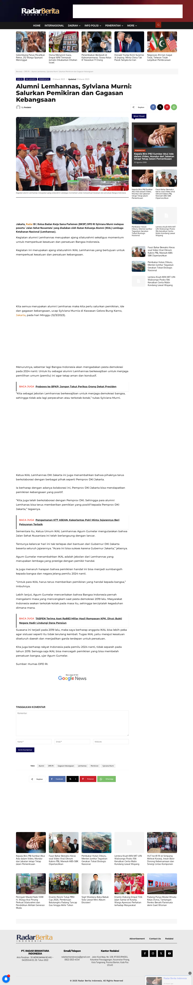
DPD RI (27, 71)
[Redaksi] (18, 107)
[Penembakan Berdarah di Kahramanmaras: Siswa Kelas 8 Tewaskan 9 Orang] (96, 41)
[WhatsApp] (174, 107)
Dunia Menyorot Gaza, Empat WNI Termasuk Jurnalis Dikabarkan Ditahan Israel (63, 59)
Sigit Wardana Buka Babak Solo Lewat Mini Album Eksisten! (95, 900)
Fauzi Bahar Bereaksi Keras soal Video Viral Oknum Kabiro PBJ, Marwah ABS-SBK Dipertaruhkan (165, 193)
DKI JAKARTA (31, 79)
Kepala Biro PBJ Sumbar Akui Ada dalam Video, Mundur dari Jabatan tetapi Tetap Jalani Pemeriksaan (154, 156)
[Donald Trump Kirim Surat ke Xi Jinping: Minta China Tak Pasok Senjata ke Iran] (129, 41)
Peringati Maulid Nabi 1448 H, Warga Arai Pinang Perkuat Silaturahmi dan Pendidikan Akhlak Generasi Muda (30, 902)
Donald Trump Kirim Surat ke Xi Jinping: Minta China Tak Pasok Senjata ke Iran (129, 57)
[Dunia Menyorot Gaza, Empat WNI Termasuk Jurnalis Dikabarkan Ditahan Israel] (64, 41)
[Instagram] (153, 953)
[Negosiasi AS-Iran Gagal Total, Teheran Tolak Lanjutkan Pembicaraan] (162, 41)
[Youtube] (169, 953)
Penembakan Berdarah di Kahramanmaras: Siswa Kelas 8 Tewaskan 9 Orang (96, 57)
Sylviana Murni (108, 766)
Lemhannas (82, 766)
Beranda (19, 71)
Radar (29, 224)
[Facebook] (153, 107)
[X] (160, 107)
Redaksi (27, 107)
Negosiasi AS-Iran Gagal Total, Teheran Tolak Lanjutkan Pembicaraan (159, 57)
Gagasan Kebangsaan (66, 766)
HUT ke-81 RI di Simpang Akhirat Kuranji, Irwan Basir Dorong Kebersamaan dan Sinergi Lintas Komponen (160, 859)
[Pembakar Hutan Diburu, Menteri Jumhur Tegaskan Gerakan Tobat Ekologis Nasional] (142, 215)
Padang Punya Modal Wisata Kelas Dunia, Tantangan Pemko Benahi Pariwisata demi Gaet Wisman (161, 901)
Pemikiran (94, 766)
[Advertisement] (128, 11)
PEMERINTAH (44, 79)
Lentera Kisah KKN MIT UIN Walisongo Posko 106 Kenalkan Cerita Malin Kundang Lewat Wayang (166, 231)
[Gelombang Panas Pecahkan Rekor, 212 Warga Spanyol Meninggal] (31, 41)
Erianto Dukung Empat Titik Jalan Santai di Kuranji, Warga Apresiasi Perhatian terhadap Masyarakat (128, 901)
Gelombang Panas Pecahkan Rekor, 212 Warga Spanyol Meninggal (30, 57)
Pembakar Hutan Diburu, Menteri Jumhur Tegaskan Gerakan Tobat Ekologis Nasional (142, 231)
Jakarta (20, 315)
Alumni (41, 766)
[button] (158, 25)
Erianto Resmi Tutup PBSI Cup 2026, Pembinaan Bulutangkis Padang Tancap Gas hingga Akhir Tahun (63, 901)
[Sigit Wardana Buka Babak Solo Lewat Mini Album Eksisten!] (96, 883)
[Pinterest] (167, 107)
